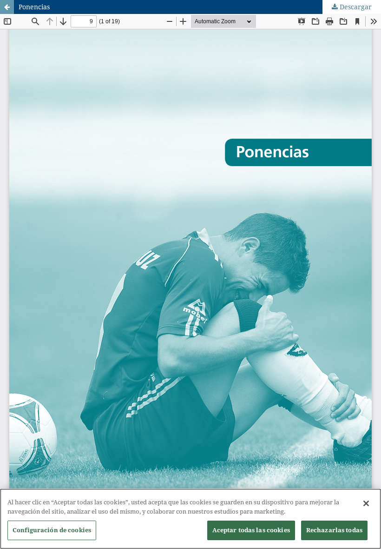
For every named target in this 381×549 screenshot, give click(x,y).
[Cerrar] (366, 503)
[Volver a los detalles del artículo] (7, 7)
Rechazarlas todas (334, 530)
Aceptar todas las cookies (251, 530)
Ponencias (34, 6)
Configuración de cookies (52, 530)
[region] (190, 519)
